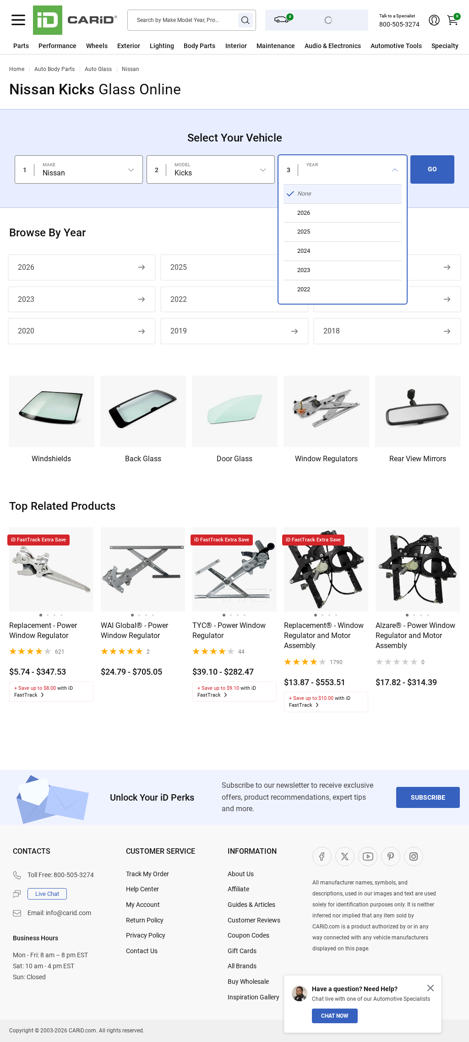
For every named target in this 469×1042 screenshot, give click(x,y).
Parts (21, 45)
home (16, 69)
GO (432, 169)
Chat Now (335, 1016)
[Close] (430, 988)
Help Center (142, 889)
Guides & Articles (251, 904)
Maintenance (275, 45)
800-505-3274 (399, 24)
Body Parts (199, 45)
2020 (26, 331)
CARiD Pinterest (390, 856)
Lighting (162, 45)
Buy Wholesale (248, 981)
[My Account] (434, 20)
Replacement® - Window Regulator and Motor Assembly (324, 635)
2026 (26, 267)
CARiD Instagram (413, 856)
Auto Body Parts (54, 69)
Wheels (97, 45)
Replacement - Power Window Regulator (43, 630)
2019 (178, 331)
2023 (26, 299)
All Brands (242, 966)
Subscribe (428, 797)
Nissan (130, 69)
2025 (178, 267)
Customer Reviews (254, 920)
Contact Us (142, 951)
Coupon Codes (248, 935)
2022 (178, 299)
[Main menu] (18, 20)
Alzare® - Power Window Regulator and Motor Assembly (415, 635)
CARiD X (344, 856)
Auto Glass (98, 69)
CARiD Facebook (322, 856)
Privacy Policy (145, 935)
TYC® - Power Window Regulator (229, 630)
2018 (331, 331)
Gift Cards (242, 951)
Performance (57, 45)
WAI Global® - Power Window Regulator (134, 630)
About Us (241, 874)
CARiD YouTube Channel (367, 856)
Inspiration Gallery (253, 997)
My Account (143, 904)
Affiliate (238, 889)
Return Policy (145, 920)
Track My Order (147, 874)
